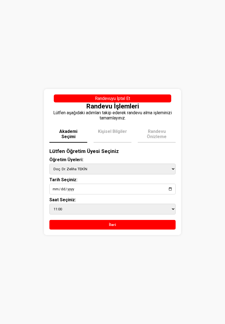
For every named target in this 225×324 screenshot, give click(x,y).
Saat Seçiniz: (62, 199)
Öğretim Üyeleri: (66, 159)
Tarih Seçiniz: (63, 179)
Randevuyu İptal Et (112, 98)
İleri (112, 225)
